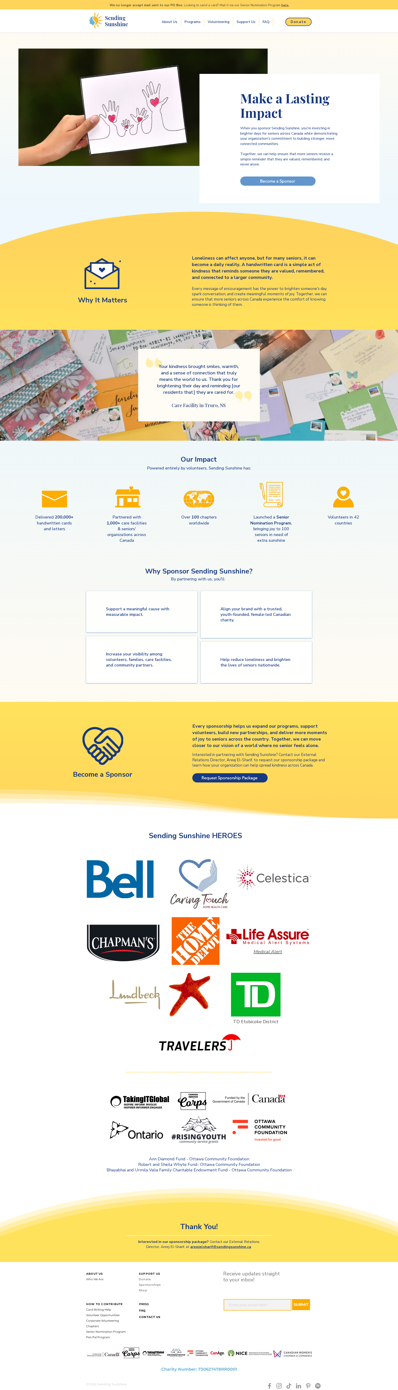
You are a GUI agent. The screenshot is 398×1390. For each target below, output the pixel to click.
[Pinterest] (308, 1386)
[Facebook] (269, 1386)
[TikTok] (289, 1386)
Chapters (92, 1326)
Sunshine (116, 24)
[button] (169, 22)
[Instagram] (279, 1386)
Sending (115, 17)
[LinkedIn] (298, 1386)
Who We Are (94, 1279)
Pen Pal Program (98, 1337)
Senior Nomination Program (106, 1331)
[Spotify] (318, 1386)
